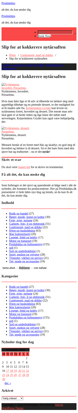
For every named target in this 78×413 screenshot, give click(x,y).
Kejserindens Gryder (38, 108)
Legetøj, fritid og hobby (23, 237)
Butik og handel (18, 213)
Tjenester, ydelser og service (26, 258)
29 (27, 375)
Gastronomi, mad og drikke (36, 55)
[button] (74, 33)
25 (11, 375)
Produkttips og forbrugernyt (25, 244)
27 (19, 375)
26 (15, 375)
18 (11, 370)
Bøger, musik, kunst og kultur (26, 217)
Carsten (6, 65)
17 (7, 370)
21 (23, 370)
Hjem (12, 55)
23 (3, 375)
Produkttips (8, 3)
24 (7, 375)
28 (23, 375)
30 (3, 379)
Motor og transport (20, 240)
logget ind (24, 167)
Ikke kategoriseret (19, 234)
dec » (8, 383)
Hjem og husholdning (22, 230)
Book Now (44, 36)
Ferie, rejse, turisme (20, 220)
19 (15, 370)
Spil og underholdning (22, 251)
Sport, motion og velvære (24, 254)
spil (11, 247)
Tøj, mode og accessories (24, 261)
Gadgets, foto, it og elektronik (27, 223)
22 (27, 370)
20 (19, 370)
